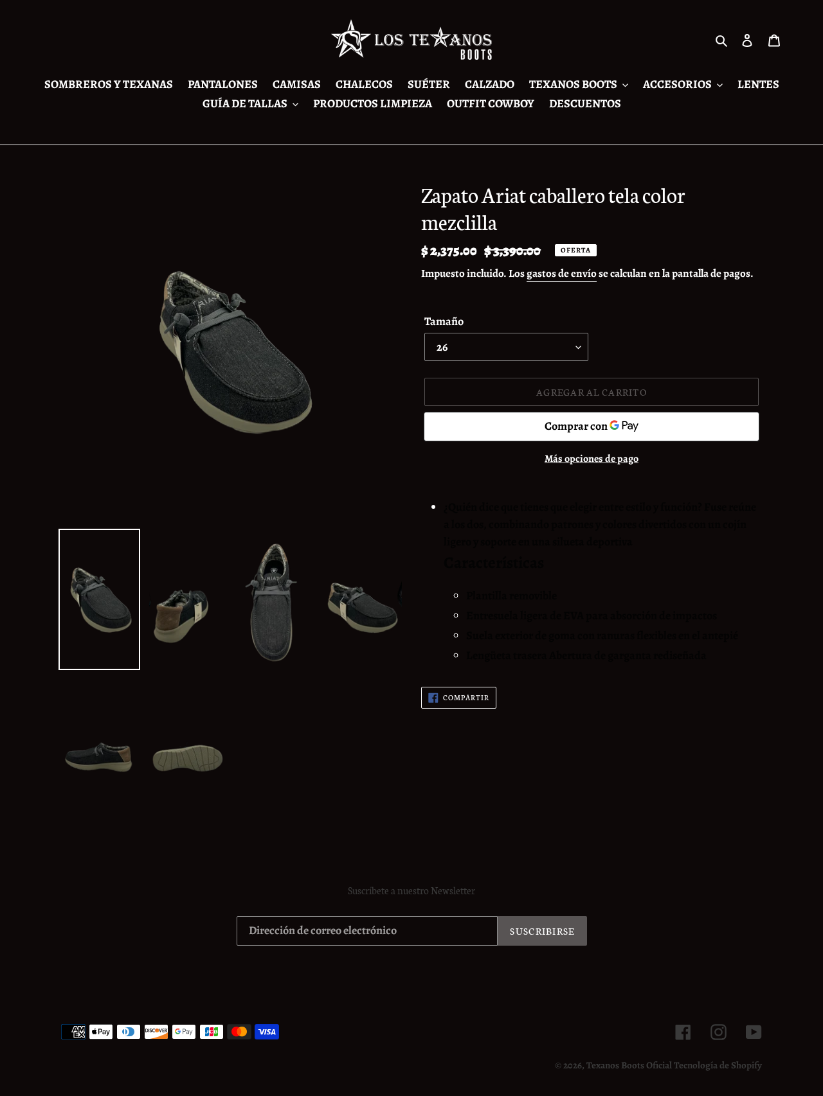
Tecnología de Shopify (718, 1065)
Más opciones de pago (591, 459)
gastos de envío (562, 273)
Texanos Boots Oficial (629, 1065)
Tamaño (444, 320)
